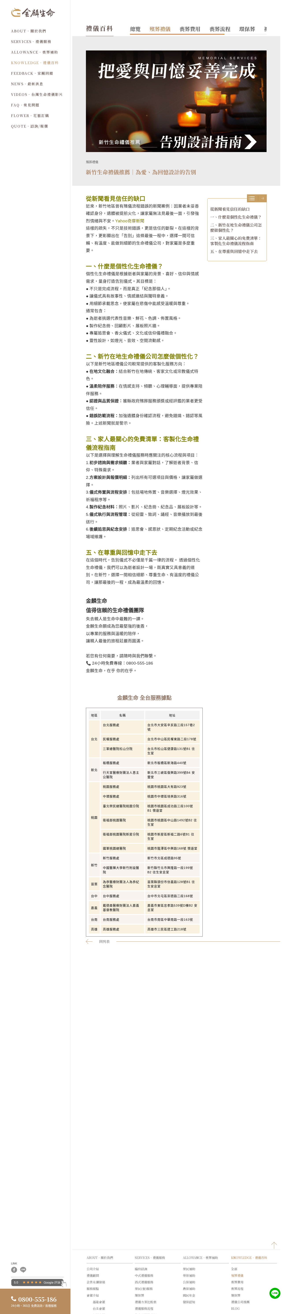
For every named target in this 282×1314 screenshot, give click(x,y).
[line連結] (23, 1271)
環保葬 (247, 29)
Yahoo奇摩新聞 (129, 221)
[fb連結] (14, 1271)
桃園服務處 (111, 786)
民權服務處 (111, 739)
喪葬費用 (189, 29)
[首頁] (33, 16)
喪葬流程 (219, 29)
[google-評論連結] (39, 1283)
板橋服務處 (111, 763)
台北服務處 (111, 725)
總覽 (135, 29)
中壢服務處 (111, 796)
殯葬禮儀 (160, 29)
